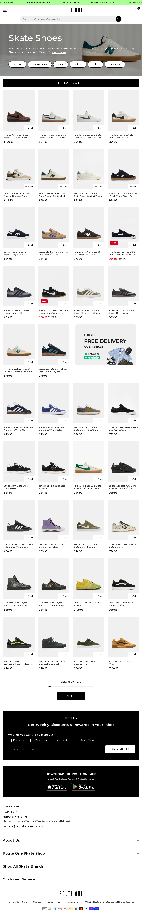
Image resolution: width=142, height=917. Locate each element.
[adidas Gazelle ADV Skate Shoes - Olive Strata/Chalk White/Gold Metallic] (88, 286)
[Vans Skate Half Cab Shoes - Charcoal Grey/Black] (54, 637)
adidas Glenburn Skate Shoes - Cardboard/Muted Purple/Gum (53, 253)
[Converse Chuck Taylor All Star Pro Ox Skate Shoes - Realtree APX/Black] (54, 578)
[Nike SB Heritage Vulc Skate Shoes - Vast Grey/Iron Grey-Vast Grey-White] (88, 110)
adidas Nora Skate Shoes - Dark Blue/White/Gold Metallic (51, 428)
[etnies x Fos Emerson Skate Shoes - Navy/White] (19, 227)
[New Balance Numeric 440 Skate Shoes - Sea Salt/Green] (88, 169)
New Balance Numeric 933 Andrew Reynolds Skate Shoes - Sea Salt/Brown (17, 194)
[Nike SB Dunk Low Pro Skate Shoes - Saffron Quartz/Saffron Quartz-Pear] (88, 578)
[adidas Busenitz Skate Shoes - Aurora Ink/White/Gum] (19, 403)
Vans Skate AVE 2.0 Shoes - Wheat (122, 662)
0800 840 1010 (15, 817)
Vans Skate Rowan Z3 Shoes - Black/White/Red (123, 604)
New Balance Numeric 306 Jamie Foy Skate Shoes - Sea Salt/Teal (18, 370)
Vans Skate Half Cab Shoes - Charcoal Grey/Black (52, 662)
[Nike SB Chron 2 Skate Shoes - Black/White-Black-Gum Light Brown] (123, 169)
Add (30, 128)
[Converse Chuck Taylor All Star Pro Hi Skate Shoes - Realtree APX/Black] (19, 578)
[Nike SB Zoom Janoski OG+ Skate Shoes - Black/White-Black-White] (123, 227)
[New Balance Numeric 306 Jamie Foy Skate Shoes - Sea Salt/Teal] (19, 344)
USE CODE (66, 2)
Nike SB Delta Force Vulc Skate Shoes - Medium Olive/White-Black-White (86, 545)
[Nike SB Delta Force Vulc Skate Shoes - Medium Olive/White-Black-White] (88, 520)
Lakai (95, 64)
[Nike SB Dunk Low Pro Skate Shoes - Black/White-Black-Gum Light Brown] (54, 286)
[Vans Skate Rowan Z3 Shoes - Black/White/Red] (123, 578)
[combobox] (71, 19)
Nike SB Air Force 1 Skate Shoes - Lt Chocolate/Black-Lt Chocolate (18, 136)
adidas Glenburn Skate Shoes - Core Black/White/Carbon (18, 545)
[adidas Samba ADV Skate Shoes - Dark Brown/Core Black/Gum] (123, 286)
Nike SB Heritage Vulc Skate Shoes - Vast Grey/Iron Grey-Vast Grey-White (88, 136)
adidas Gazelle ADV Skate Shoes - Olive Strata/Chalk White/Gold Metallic (87, 311)
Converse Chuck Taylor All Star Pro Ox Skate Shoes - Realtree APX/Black (52, 604)
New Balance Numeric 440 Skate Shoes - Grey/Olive (87, 428)
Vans (60, 64)
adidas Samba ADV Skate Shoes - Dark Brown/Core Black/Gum (121, 311)
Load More (71, 696)
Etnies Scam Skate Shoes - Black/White (17, 487)
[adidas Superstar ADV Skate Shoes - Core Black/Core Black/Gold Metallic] (123, 461)
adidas (78, 64)
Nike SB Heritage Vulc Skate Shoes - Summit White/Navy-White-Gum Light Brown (53, 136)
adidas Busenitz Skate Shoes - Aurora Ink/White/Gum (18, 428)
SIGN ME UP (120, 749)
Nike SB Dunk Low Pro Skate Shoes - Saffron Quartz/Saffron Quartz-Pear (88, 604)
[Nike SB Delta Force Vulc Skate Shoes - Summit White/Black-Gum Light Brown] (123, 110)
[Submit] (118, 19)
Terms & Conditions (17, 902)
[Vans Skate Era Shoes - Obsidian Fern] (88, 637)
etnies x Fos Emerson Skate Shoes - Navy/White (17, 253)
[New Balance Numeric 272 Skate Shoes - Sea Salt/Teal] (54, 169)
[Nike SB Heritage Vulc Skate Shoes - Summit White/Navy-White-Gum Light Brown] (54, 110)
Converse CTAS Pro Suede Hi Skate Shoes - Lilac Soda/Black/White (53, 545)
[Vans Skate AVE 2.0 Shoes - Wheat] (123, 637)
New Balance (40, 64)
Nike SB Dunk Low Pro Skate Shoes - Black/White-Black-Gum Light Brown (53, 311)
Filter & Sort (69, 83)
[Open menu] (5, 10)
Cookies (37, 902)
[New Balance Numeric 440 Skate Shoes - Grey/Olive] (88, 403)
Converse (115, 64)
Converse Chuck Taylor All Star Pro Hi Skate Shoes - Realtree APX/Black (17, 604)
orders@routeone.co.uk (23, 826)
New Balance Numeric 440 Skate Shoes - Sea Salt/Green (88, 194)
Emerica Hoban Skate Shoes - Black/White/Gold (123, 428)
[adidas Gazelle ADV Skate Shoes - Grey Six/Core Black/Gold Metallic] (19, 286)
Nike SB (17, 64)
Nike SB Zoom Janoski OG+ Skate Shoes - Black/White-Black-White (122, 253)
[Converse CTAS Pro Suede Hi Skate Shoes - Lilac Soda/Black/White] (54, 520)
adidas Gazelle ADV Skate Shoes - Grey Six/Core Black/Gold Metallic (16, 311)
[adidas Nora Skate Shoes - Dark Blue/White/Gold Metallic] (54, 403)
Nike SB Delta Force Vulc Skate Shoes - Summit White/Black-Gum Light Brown (121, 136)
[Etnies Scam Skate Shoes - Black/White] (19, 461)
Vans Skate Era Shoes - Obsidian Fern (85, 662)
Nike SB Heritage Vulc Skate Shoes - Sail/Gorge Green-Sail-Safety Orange (87, 487)
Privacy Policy (54, 902)
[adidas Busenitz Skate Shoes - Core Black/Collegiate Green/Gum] (54, 344)
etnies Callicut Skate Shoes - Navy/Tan (52, 487)
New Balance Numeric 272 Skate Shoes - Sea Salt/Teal (52, 194)
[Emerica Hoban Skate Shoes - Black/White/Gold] (123, 403)
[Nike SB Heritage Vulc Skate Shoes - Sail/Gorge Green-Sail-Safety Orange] (88, 461)
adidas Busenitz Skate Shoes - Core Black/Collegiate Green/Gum (53, 370)
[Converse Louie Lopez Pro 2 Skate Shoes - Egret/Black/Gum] (123, 520)
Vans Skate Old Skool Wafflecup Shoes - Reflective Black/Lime (18, 662)
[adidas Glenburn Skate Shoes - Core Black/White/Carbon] (19, 520)
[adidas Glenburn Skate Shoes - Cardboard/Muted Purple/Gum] (54, 227)
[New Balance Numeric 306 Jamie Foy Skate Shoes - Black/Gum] (88, 227)
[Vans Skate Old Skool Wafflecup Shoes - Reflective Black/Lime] (19, 637)
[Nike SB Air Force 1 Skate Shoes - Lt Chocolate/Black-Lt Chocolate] (19, 110)
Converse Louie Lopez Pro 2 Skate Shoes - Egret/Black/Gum (122, 545)
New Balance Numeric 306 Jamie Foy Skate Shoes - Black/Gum (87, 253)
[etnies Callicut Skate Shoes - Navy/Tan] (54, 461)
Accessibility (73, 902)
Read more (59, 52)
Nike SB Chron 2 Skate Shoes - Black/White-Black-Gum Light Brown (123, 194)
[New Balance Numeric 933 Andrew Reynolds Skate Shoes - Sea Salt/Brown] (19, 169)
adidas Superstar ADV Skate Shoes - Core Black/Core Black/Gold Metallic (122, 487)
